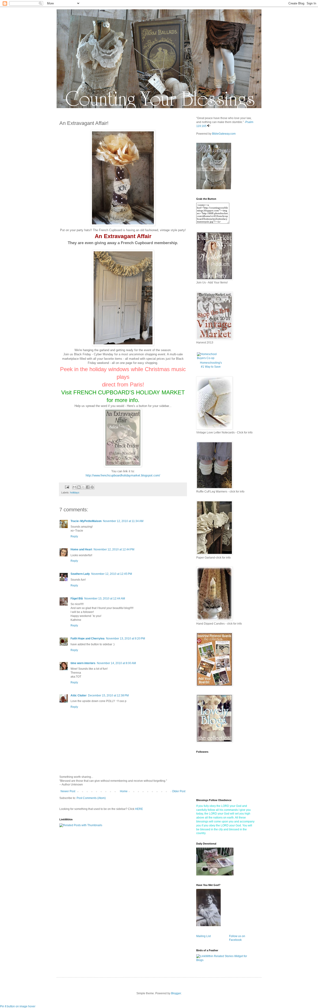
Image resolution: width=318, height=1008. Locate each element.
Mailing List (203, 936)
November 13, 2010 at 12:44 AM (104, 598)
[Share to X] (83, 487)
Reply (74, 536)
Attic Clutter (79, 695)
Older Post (178, 791)
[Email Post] (67, 487)
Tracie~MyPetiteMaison (86, 521)
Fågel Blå (77, 598)
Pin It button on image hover (17, 1006)
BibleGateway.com (224, 133)
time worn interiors (83, 663)
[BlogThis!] (79, 487)
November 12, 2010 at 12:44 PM (114, 549)
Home (124, 791)
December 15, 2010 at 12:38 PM (108, 695)
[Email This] (74, 487)
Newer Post (68, 791)
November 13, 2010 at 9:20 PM (125, 638)
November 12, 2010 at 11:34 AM (123, 521)
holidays (74, 492)
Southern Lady (80, 574)
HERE (139, 809)
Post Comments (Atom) (91, 798)
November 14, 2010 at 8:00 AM (116, 663)
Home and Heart (81, 549)
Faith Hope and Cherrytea (88, 638)
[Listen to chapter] (208, 126)
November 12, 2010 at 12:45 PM (111, 574)
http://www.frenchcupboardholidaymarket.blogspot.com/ (123, 475)
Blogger (176, 993)
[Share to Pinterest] (92, 487)
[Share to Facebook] (87, 487)
